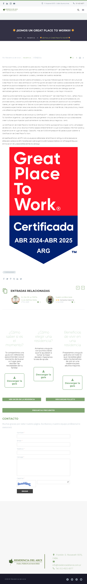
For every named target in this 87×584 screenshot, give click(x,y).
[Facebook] (4, 3)
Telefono (20, 449)
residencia (27, 58)
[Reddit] (21, 279)
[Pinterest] (11, 279)
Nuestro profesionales (64, 297)
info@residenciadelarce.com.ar (67, 565)
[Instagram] (11, 3)
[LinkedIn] (17, 279)
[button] (78, 10)
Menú (83, 10)
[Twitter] (7, 279)
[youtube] (81, 579)
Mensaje (20, 457)
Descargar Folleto (65, 399)
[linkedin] (72, 579)
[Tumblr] (14, 279)
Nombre (20, 433)
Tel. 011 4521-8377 (64, 568)
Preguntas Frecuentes (43, 410)
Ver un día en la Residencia (22, 399)
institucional (9, 272)
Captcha (20, 478)
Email (19, 441)
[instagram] (76, 579)
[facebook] (67, 579)
